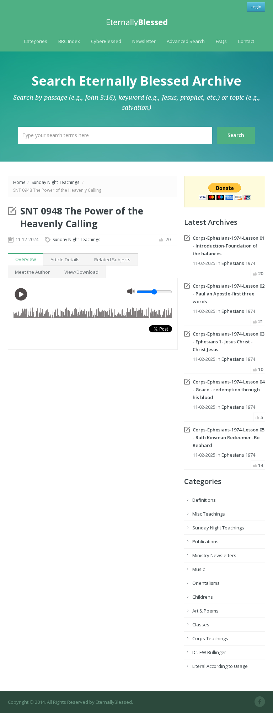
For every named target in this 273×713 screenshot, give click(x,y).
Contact (246, 41)
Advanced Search (186, 41)
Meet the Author (32, 272)
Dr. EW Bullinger (209, 652)
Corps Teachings (210, 638)
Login (256, 6)
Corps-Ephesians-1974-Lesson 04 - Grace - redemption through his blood (228, 390)
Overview (25, 259)
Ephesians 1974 (238, 263)
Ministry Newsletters (214, 555)
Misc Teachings (208, 514)
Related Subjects (112, 259)
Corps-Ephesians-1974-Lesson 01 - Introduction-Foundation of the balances (228, 246)
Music (198, 569)
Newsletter (144, 41)
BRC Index (69, 41)
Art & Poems (205, 611)
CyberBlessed (106, 41)
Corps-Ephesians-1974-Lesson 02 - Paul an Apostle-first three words (228, 294)
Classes (200, 624)
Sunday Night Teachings (55, 182)
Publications (205, 541)
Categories (35, 41)
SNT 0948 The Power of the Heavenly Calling (81, 217)
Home (19, 182)
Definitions (204, 500)
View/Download (81, 272)
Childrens (202, 597)
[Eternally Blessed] (136, 22)
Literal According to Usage (220, 666)
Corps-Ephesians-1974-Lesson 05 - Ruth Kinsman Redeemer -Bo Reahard (228, 437)
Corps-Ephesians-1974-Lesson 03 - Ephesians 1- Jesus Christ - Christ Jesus (228, 342)
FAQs (221, 41)
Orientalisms (206, 583)
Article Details (65, 259)
